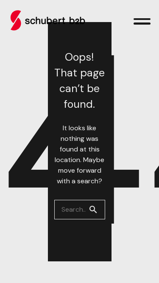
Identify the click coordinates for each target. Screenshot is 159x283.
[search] (96, 210)
